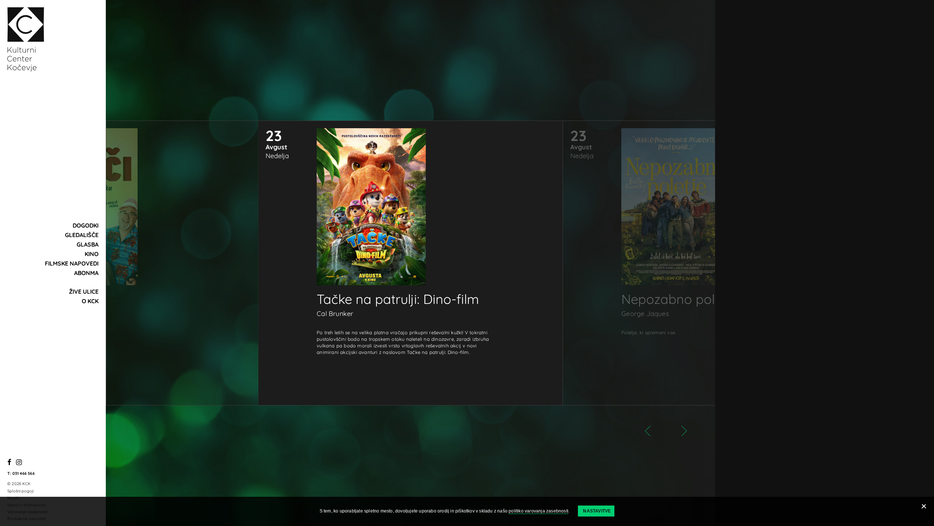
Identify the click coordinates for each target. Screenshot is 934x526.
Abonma (86, 273)
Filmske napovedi (72, 263)
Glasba (88, 244)
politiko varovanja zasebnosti (538, 511)
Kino (92, 254)
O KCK (90, 301)
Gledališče (82, 235)
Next (677, 431)
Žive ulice (84, 291)
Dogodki (86, 225)
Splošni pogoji (20, 490)
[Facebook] (9, 462)
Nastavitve (597, 511)
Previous (655, 431)
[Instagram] (19, 462)
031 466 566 (23, 473)
